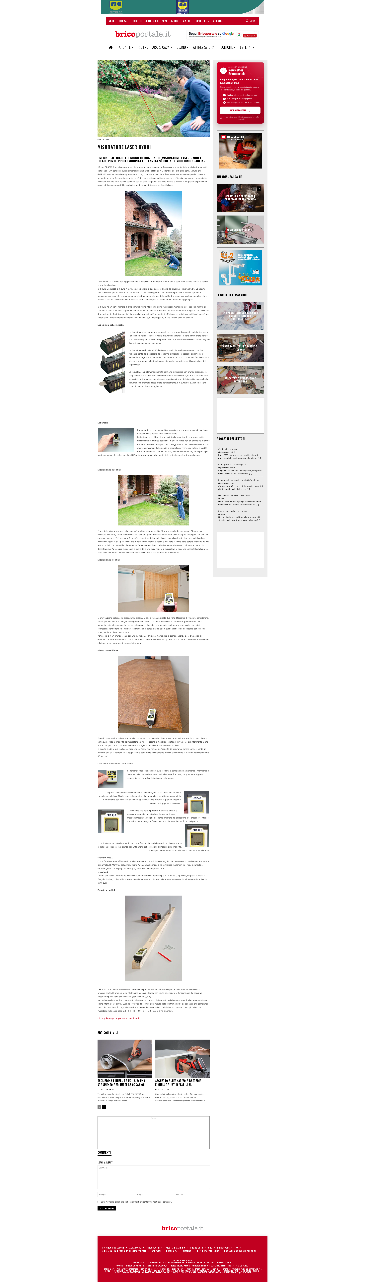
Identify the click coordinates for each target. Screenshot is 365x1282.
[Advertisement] (153, 1133)
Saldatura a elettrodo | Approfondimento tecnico (240, 197)
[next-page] (104, 1107)
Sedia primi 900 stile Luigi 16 (232, 464)
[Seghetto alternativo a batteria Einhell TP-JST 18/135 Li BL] (182, 1059)
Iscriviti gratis (238, 110)
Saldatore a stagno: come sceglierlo (240, 379)
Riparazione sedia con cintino (232, 511)
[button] (250, 20)
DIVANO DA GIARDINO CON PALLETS (235, 495)
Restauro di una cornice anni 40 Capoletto (238, 480)
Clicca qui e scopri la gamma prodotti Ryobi (119, 1018)
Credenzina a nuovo (227, 449)
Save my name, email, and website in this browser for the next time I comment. (136, 1202)
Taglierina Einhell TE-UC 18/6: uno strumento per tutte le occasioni (122, 1082)
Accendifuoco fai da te (240, 229)
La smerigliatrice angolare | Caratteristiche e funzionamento (240, 316)
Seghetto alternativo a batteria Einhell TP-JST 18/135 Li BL (178, 1082)
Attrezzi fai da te (106, 1089)
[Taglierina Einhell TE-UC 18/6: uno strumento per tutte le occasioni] (125, 1059)
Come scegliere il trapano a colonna (240, 348)
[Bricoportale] (142, 34)
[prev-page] (99, 1107)
